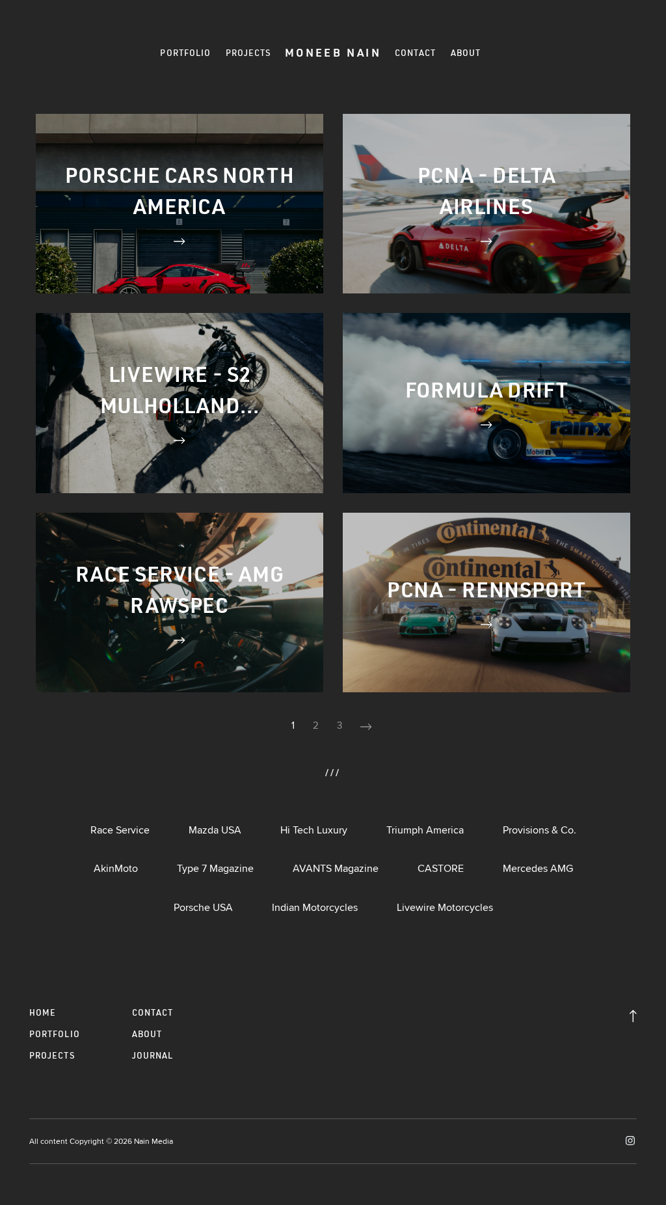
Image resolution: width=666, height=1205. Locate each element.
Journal (153, 1055)
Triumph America (425, 829)
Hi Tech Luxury (313, 829)
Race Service (120, 829)
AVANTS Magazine (336, 868)
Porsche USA (203, 907)
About (466, 53)
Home (42, 1012)
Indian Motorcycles (315, 907)
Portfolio (185, 53)
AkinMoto (116, 868)
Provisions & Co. (539, 829)
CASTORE (441, 868)
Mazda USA (215, 829)
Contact (415, 53)
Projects (249, 53)
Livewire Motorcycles (445, 907)
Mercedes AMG (538, 868)
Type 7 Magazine (215, 868)
